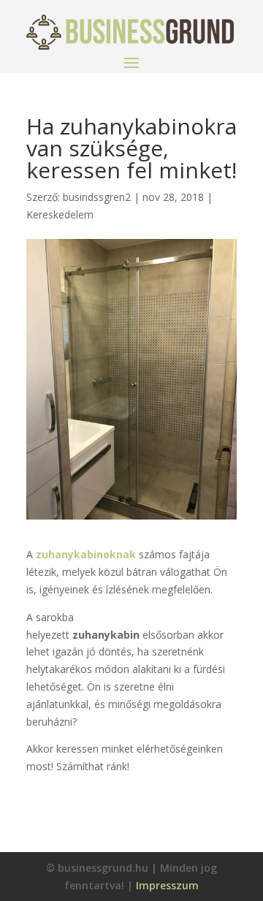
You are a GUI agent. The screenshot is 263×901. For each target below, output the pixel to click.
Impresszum (167, 885)
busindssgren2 (97, 197)
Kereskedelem (60, 214)
